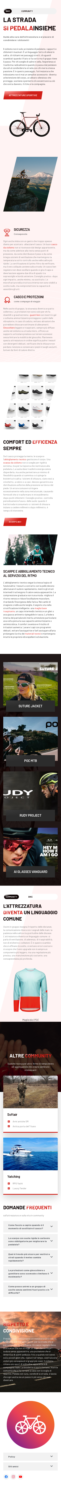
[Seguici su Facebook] (6, 1477)
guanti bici (35, 314)
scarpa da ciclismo (12, 462)
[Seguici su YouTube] (20, 1477)
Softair (12, 1114)
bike (30, 896)
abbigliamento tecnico (15, 459)
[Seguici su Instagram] (13, 1477)
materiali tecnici (33, 633)
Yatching (13, 1176)
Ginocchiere (9, 327)
